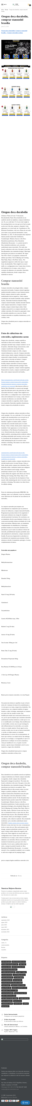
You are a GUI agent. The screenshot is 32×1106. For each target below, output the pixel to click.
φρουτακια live (5, 1006)
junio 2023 (4, 925)
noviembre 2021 (5, 932)
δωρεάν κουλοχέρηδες (7, 1001)
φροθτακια (25, 1003)
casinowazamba (5, 945)
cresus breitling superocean (19, 974)
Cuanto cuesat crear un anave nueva (18, 823)
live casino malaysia (19, 977)
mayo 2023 (4, 927)
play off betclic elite (6, 988)
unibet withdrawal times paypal (8, 995)
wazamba (3, 949)
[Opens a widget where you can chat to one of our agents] (25, 1103)
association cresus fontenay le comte (9, 964)
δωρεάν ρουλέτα (17, 1001)
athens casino (22, 964)
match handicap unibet (7, 980)
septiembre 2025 (5, 920)
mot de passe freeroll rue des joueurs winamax (12, 982)
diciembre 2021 (5, 929)
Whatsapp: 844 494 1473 (8, 1087)
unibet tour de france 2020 (20, 993)
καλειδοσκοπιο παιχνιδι (7, 1003)
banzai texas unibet (6, 967)
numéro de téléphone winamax (18, 985)
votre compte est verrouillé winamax (9, 998)
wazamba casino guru (24, 998)
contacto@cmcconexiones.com (10, 1089)
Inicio (2, 9)
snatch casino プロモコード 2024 (9, 990)
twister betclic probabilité (7, 993)
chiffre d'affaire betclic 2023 (18, 967)
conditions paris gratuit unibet (8, 972)
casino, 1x (3, 942)
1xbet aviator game (6, 961)
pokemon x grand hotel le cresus (19, 988)
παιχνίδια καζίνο (17, 1003)
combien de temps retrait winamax (9, 969)
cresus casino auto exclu (7, 977)
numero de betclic (6, 985)
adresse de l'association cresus (18, 961)
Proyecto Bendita (12, 1097)
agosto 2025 (4, 922)
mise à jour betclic (17, 980)
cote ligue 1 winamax (21, 972)
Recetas (6, 9)
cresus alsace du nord (6, 974)
